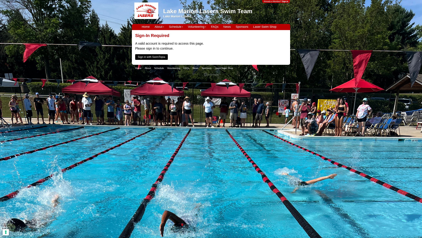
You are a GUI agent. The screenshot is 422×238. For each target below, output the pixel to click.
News (227, 26)
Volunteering (196, 26)
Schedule (175, 26)
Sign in (285, 1)
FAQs (214, 26)
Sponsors (242, 26)
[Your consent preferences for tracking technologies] (6, 232)
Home (146, 26)
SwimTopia (211, 74)
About (158, 26)
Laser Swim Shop (264, 26)
